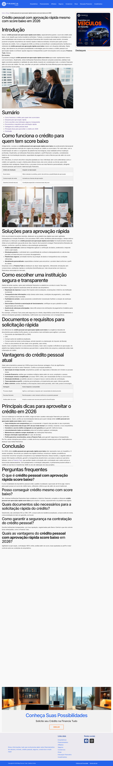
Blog (7, 13)
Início (3, 13)
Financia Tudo (17, 460)
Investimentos (98, 4)
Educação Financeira (86, 4)
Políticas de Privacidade (82, 763)
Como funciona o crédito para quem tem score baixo (22, 117)
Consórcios (69, 4)
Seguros (61, 4)
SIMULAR (56, 727)
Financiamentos (44, 4)
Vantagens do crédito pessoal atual (16, 126)
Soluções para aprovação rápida (15, 120)
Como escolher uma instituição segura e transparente (22, 122)
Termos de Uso (93, 763)
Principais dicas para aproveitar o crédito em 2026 (21, 129)
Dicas (76, 4)
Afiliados (53, 4)
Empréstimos (34, 4)
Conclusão (8, 131)
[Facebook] (86, 741)
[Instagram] (92, 741)
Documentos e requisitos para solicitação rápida (21, 124)
